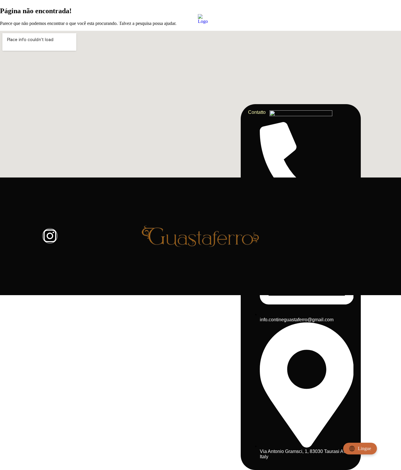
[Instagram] (50, 236)
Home (48, 18)
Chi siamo (111, 18)
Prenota (261, 18)
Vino (169, 18)
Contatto (347, 18)
